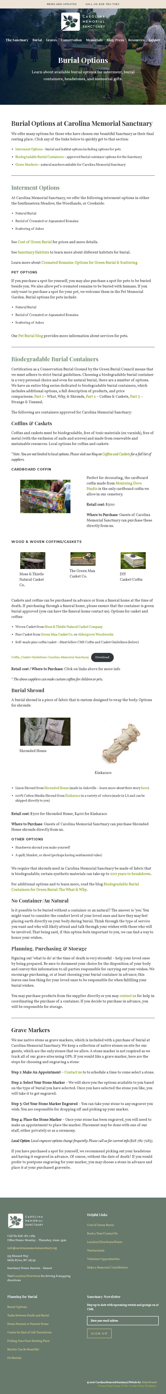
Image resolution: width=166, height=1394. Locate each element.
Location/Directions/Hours (104, 1242)
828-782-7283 (109, 4)
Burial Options (17, 1307)
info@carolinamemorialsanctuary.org (32, 1248)
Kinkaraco (72, 796)
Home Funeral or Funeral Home (28, 1324)
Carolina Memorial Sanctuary (83, 22)
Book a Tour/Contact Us (102, 1234)
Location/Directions (27, 1276)
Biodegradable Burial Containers (39, 157)
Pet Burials (14, 1358)
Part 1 (39, 396)
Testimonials (95, 1251)
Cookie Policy (136, 1386)
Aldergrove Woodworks (95, 634)
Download (102, 657)
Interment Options (29, 149)
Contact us (73, 1072)
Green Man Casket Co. (57, 634)
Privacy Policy (105, 1386)
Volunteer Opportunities (103, 1259)
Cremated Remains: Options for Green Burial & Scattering (89, 262)
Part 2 (91, 396)
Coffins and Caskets (116, 454)
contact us (128, 996)
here (144, 788)
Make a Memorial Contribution (107, 1268)
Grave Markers (26, 165)
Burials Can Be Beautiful (23, 1350)
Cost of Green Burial (35, 242)
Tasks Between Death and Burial (28, 1316)
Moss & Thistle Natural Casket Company (74, 627)
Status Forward (149, 1382)
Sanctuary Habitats (33, 252)
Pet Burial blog (30, 336)
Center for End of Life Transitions (29, 1333)
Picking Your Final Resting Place (28, 1341)
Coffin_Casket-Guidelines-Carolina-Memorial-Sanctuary (50, 657)
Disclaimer (150, 1386)
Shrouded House (56, 788)
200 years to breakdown (130, 874)
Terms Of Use (121, 1386)
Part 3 (135, 396)
